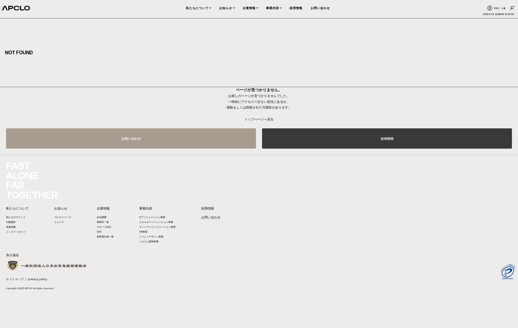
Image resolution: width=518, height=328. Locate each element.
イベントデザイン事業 (151, 236)
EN (496, 8)
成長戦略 (11, 226)
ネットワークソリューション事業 (157, 226)
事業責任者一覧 (105, 236)
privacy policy (37, 279)
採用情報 (296, 8)
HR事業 (143, 231)
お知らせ (225, 8)
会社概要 (101, 217)
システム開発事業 (149, 241)
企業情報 (249, 8)
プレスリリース (62, 217)
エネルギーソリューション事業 (156, 222)
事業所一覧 (103, 222)
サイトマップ (15, 279)
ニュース (59, 222)
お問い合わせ (320, 8)
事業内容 (272, 8)
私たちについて (197, 8)
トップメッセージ (15, 231)
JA (504, 8)
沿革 (99, 231)
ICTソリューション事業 (152, 217)
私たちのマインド (15, 217)
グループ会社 (104, 226)
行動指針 (11, 222)
